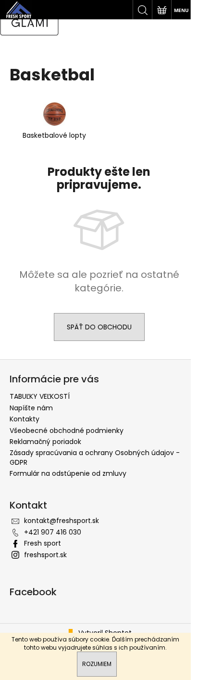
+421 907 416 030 (52, 532)
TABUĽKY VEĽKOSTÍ (40, 396)
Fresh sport (42, 543)
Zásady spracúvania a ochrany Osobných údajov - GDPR (95, 457)
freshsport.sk (45, 555)
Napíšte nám (31, 408)
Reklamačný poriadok (45, 441)
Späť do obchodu (99, 327)
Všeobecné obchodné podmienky (67, 430)
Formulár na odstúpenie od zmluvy (68, 473)
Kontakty (24, 419)
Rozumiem (96, 664)
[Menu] (180, 9)
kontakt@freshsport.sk (61, 520)
